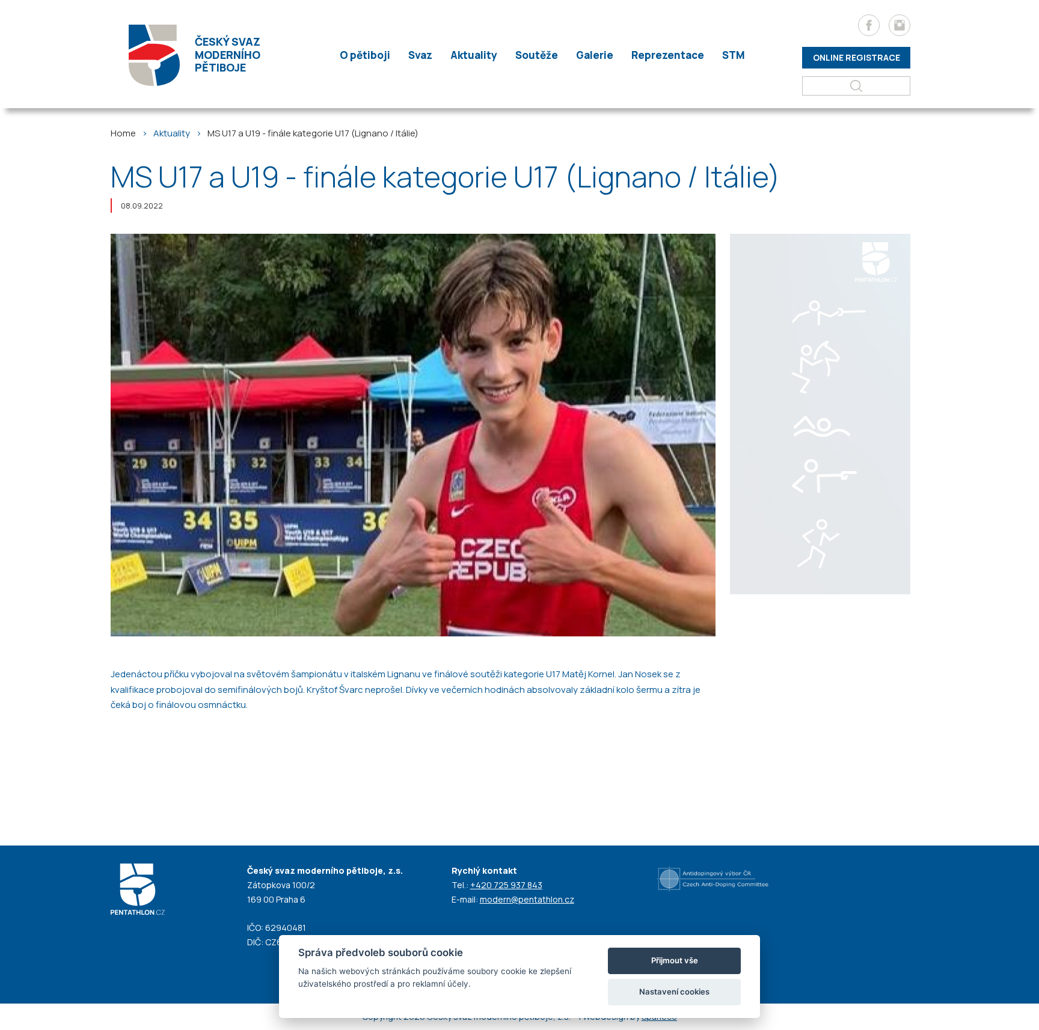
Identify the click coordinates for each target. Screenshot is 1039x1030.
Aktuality (473, 55)
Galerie (594, 55)
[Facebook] (869, 25)
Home (123, 133)
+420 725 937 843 (506, 885)
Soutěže (536, 55)
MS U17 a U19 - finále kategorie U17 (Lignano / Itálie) (312, 133)
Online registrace (856, 57)
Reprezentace (667, 55)
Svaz (420, 55)
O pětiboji (365, 55)
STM (733, 55)
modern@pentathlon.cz (527, 899)
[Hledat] (856, 86)
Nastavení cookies (674, 991)
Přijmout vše (674, 960)
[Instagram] (899, 25)
